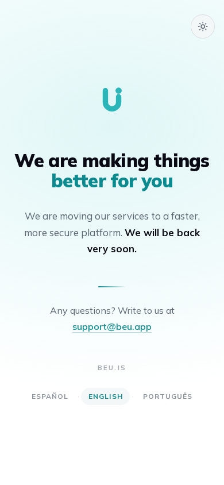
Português (168, 396)
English (105, 396)
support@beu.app (112, 326)
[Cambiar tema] (203, 26)
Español (50, 396)
